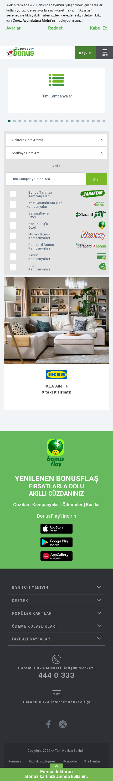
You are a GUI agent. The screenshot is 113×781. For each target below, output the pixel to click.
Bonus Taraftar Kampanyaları (40, 194)
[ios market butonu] (56, 529)
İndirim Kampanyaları (39, 267)
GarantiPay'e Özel (38, 215)
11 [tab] (61, 121)
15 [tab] (82, 121)
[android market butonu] (56, 542)
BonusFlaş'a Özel (38, 225)
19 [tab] (103, 121)
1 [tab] (9, 121)
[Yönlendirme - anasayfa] (20, 52)
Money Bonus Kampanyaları (39, 236)
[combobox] (56, 139)
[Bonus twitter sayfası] (63, 724)
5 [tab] (30, 121)
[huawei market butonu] (56, 556)
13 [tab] (72, 121)
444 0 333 (56, 675)
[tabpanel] (56, 90)
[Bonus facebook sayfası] (48, 724)
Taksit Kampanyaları (39, 257)
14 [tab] (77, 121)
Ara (96, 179)
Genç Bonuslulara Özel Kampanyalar (45, 205)
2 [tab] (14, 121)
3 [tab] (19, 121)
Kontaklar (70, 761)
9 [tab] (51, 121)
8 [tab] (46, 121)
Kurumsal (15, 761)
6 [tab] (35, 121)
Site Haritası (92, 761)
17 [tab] (93, 121)
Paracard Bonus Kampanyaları (41, 246)
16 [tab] (88, 121)
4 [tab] (25, 121)
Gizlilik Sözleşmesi (42, 761)
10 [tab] (56, 121)
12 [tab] (67, 121)
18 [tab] (98, 121)
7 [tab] (40, 121)
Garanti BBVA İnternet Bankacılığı (56, 702)
